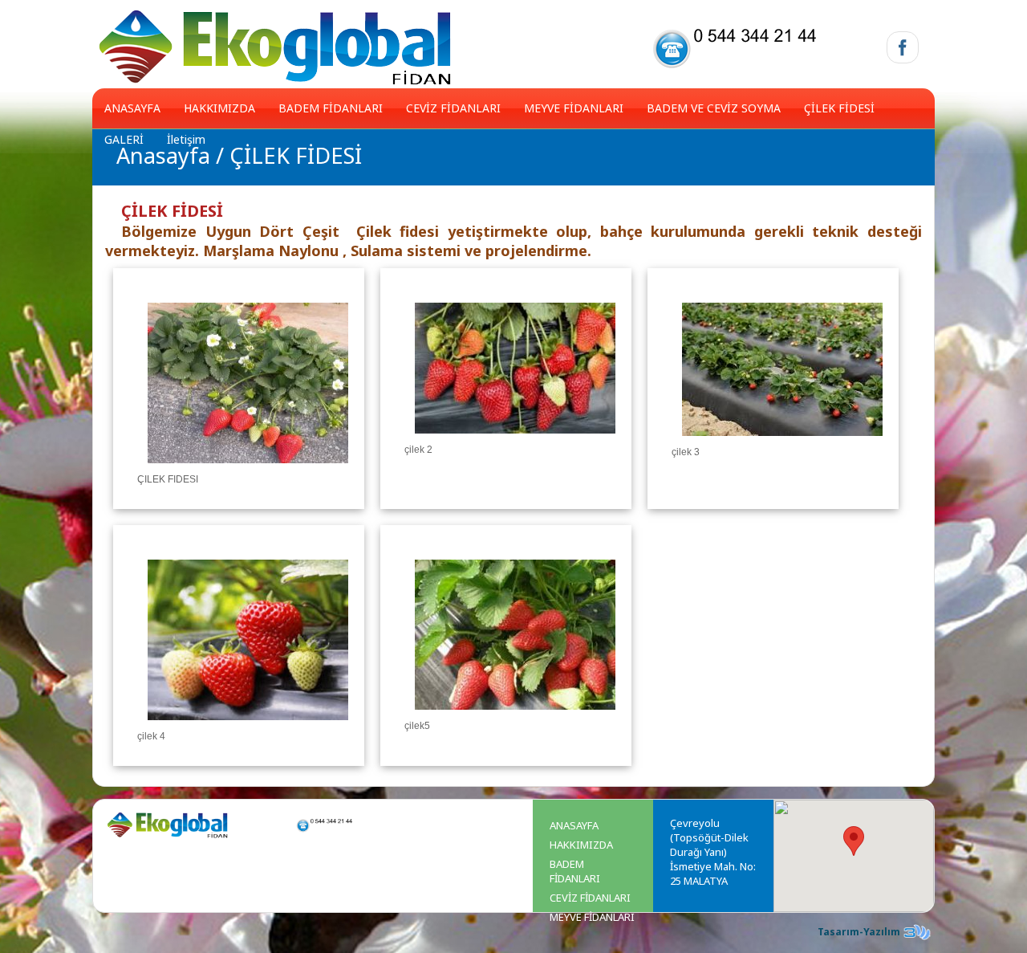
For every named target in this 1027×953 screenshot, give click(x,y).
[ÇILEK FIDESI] (248, 470)
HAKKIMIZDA (219, 108)
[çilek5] (515, 717)
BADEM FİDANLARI (330, 108)
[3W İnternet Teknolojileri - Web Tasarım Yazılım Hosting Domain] (917, 939)
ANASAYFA (132, 108)
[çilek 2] (515, 440)
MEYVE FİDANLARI (573, 108)
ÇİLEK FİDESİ (839, 108)
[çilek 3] (782, 443)
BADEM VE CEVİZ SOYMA (714, 108)
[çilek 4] (248, 727)
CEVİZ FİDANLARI (453, 108)
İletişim (186, 139)
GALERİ (124, 139)
